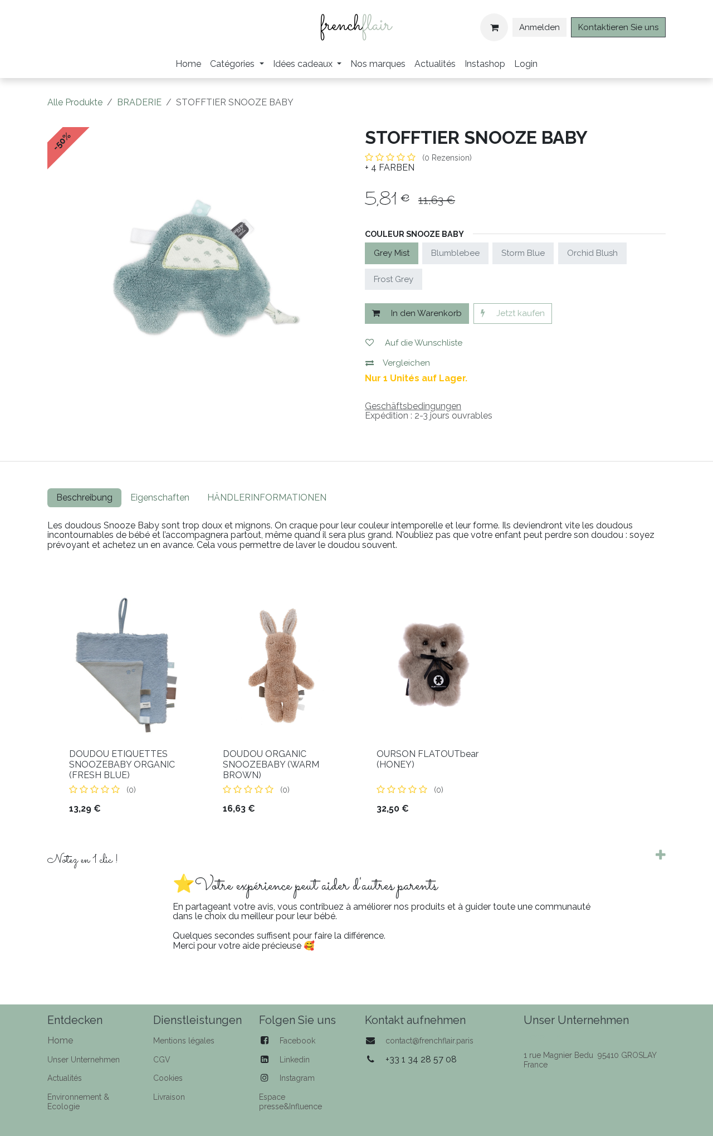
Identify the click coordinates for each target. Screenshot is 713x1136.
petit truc (635, 922)
